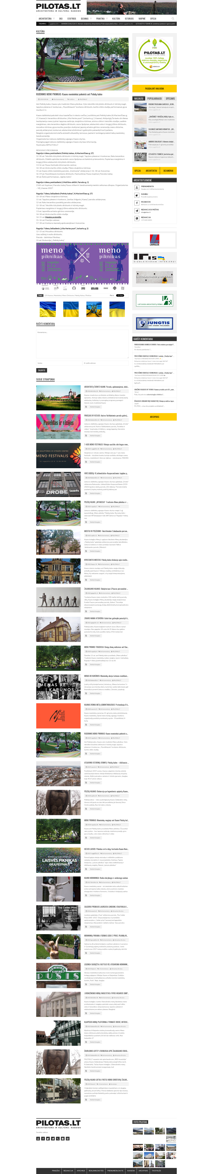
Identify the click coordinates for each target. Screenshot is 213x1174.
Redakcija (68, 1171)
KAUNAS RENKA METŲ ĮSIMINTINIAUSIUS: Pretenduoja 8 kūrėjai (106, 704)
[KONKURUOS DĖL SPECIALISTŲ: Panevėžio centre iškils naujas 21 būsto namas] (138, 1155)
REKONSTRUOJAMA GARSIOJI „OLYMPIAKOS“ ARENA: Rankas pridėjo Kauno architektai (162, 104)
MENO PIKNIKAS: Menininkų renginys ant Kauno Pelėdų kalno (106, 820)
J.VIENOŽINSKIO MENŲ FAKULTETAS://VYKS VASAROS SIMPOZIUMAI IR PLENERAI (106, 993)
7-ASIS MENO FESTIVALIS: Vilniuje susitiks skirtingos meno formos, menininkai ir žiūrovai (106, 444)
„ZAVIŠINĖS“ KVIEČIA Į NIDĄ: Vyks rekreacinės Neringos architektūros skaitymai (162, 116)
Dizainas (85, 18)
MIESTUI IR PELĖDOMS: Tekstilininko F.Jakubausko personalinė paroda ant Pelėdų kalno (106, 531)
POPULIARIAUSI (154, 98)
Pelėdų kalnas (80, 295)
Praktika (100, 18)
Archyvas (143, 1171)
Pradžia (56, 1171)
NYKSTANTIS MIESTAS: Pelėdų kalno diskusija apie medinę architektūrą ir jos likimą (106, 559)
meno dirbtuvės (68, 295)
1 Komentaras (104, 969)
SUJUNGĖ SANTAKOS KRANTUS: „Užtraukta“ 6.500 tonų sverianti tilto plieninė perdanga (162, 129)
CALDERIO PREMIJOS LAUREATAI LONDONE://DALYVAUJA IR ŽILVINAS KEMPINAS (106, 906)
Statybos (71, 18)
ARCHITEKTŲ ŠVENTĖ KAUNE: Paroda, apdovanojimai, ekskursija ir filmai (106, 386)
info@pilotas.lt (146, 212)
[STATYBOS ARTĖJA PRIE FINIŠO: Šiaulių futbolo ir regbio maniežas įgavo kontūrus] (171, 1147)
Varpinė (142, 18)
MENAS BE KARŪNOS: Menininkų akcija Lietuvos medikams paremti (106, 675)
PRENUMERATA (147, 186)
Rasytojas (114, 1084)
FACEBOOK (146, 202)
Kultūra (116, 18)
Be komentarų (59, 99)
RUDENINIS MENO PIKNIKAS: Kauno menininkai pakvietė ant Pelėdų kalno (106, 733)
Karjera (131, 1171)
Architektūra (45, 18)
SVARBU (144, 194)
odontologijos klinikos (154, 395)
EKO (60, 18)
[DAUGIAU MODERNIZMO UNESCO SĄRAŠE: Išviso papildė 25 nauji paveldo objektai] (149, 1155)
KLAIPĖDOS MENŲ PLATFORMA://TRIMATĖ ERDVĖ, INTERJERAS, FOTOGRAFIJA (106, 1022)
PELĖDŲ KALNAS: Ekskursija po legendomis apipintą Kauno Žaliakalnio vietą (106, 791)
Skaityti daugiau (95, 407)
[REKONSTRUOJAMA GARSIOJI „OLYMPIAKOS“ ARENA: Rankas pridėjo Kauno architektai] (138, 1131)
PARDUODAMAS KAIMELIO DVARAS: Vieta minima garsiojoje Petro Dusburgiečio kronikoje (154, 344)
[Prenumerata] (38, 1138)
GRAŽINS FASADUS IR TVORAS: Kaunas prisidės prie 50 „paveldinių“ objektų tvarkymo (154, 389)
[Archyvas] (63, 1138)
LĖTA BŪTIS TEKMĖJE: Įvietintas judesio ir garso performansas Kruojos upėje (124, 24)
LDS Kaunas (49, 295)
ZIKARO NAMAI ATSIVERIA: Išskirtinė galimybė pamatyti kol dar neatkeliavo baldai (106, 618)
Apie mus (81, 1171)
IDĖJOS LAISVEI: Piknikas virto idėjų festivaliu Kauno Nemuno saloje (106, 849)
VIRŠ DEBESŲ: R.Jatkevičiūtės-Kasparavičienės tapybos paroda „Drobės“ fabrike (106, 473)
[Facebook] (43, 1138)
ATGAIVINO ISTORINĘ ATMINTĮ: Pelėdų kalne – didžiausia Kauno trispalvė (106, 762)
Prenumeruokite (115, 1171)
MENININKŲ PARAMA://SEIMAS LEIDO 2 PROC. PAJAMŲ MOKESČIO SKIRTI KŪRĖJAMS (106, 935)
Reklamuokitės (96, 1171)
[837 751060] (58, 1138)
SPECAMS (170, 98)
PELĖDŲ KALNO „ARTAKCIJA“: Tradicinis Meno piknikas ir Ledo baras (106, 502)
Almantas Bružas (118, 911)
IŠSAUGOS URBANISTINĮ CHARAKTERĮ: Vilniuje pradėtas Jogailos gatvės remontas (154, 401)
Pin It (112, 295)
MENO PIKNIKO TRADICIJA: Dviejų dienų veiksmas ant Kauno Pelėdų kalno (106, 647)
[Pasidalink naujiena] (48, 1138)
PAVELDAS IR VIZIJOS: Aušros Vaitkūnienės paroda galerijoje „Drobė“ (106, 415)
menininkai (58, 295)
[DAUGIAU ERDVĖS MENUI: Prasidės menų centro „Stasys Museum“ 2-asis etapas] (160, 1131)
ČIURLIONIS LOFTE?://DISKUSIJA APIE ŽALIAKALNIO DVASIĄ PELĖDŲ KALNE (106, 1050)
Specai (153, 18)
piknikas (88, 295)
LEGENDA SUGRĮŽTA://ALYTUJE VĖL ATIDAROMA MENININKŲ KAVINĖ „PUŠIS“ (106, 964)
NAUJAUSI (138, 98)
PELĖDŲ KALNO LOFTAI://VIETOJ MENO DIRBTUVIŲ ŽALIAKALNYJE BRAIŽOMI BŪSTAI (106, 1079)
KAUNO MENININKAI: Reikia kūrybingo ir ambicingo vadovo (106, 877)
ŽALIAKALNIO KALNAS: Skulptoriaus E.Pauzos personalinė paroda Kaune (106, 588)
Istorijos (129, 18)
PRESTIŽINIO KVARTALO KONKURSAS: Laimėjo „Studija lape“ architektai (154, 356)
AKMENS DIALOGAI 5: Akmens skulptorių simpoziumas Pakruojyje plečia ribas (162, 141)
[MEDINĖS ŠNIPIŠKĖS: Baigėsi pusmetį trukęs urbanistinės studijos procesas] (138, 1163)
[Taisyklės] (68, 1138)
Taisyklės (156, 1171)
